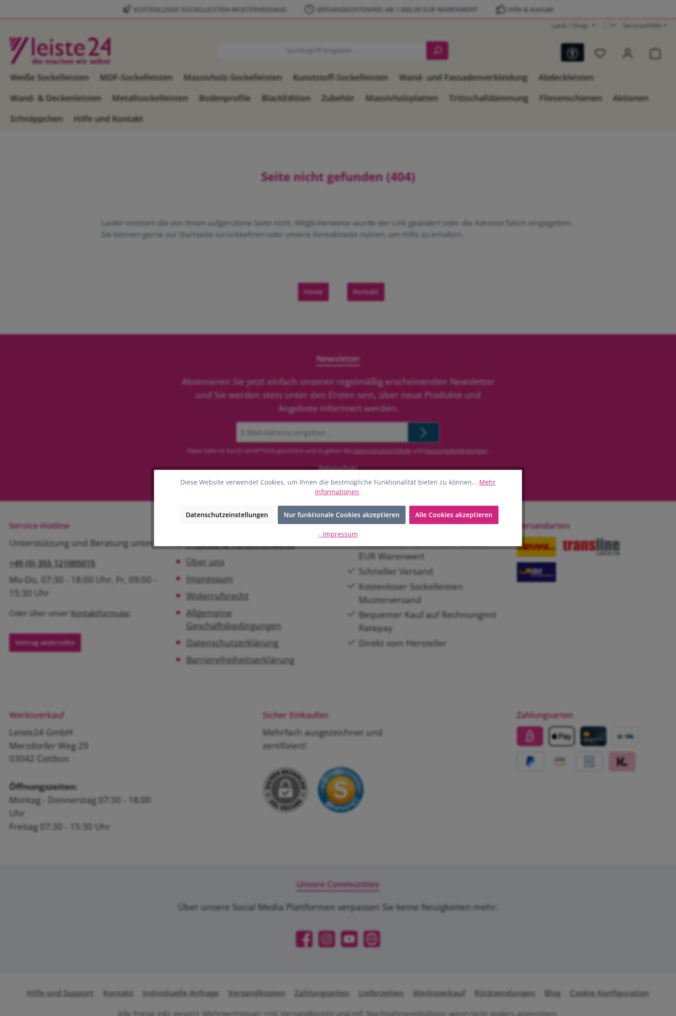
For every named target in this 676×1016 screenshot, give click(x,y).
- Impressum (338, 534)
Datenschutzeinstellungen (227, 514)
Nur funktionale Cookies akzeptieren (342, 514)
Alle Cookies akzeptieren (454, 514)
